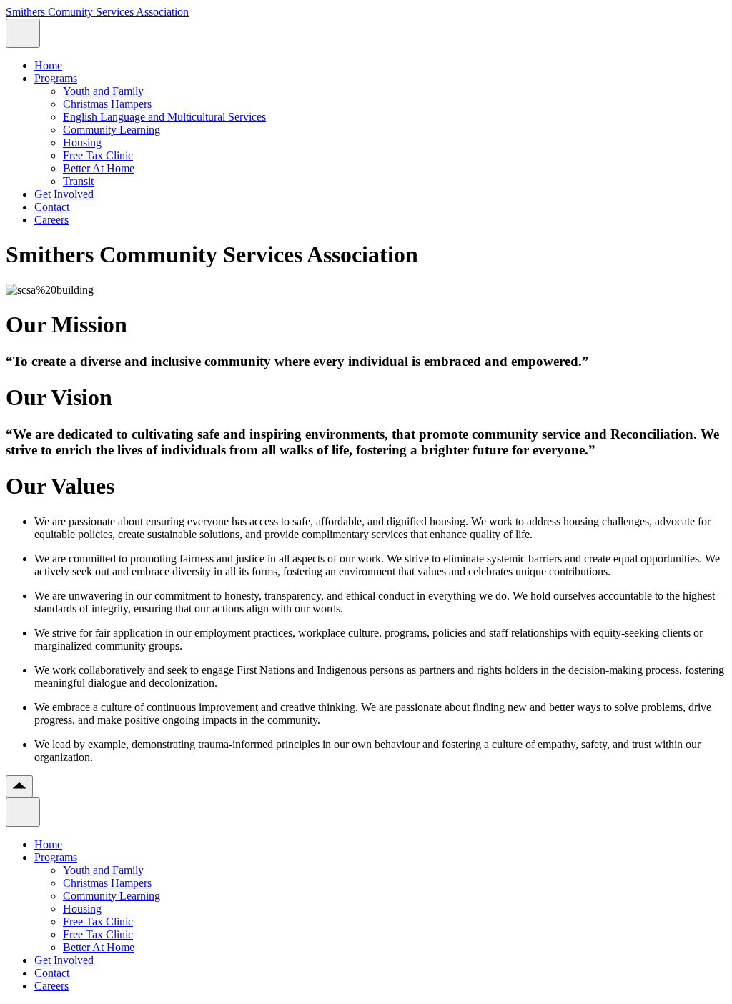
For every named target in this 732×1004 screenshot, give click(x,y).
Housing (82, 142)
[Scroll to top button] (19, 786)
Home (48, 65)
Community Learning (111, 130)
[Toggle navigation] (23, 33)
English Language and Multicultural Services (164, 117)
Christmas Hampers (107, 104)
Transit (78, 181)
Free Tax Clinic (98, 155)
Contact (51, 207)
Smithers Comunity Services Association (97, 12)
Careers (51, 220)
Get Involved (64, 194)
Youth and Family (103, 91)
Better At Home (98, 168)
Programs (55, 78)
